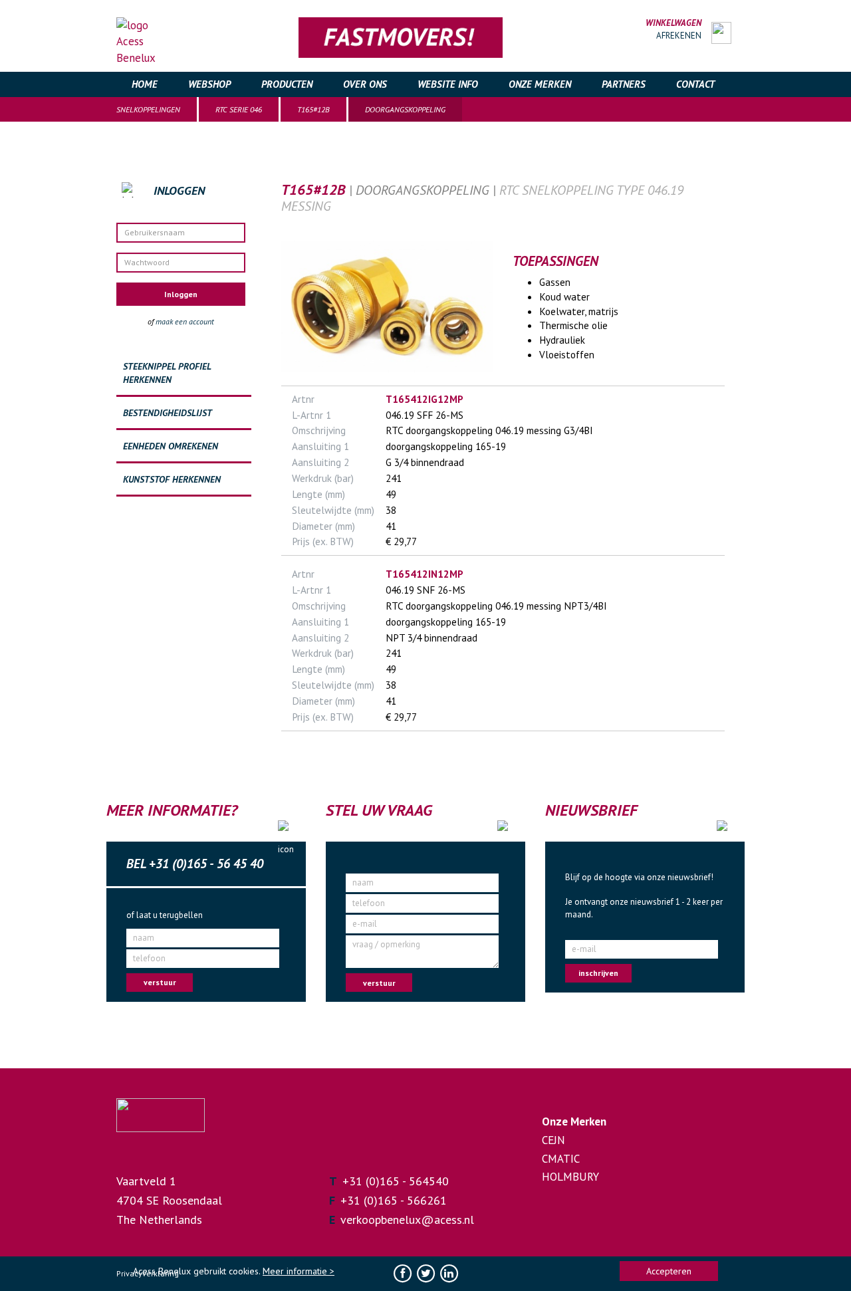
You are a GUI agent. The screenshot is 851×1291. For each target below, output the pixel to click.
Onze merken (540, 84)
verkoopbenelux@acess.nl (407, 1219)
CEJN (553, 1140)
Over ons (365, 84)
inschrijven (598, 973)
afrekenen (678, 35)
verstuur (160, 982)
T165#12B (313, 109)
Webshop (209, 84)
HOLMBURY (570, 1176)
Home (145, 84)
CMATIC (561, 1158)
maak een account (185, 321)
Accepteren (668, 1271)
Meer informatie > (298, 1271)
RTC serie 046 (238, 109)
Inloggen (180, 294)
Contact (695, 84)
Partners (624, 84)
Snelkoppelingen (148, 109)
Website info (448, 84)
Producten (286, 84)
